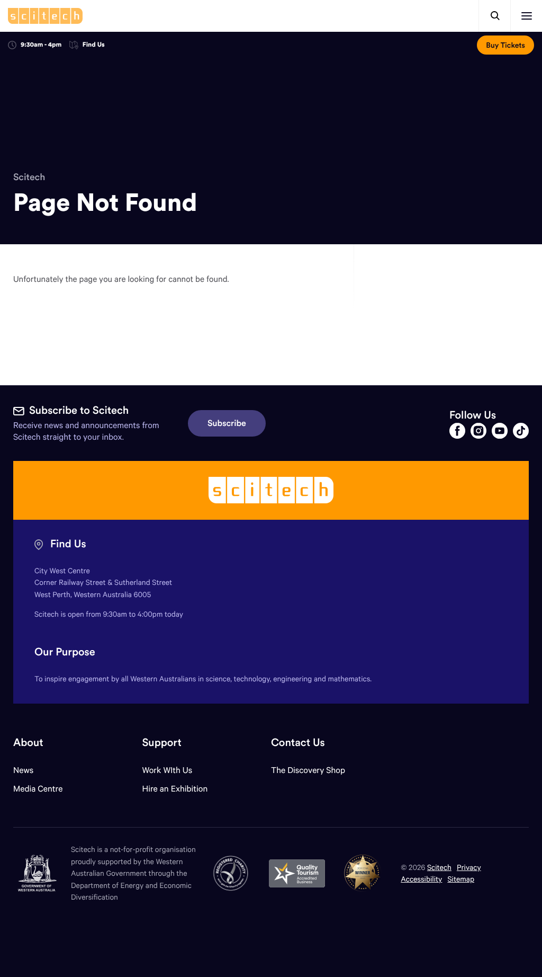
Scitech (29, 177)
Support (161, 742)
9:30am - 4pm (41, 45)
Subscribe (226, 423)
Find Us (94, 45)
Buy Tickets (505, 45)
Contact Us (298, 742)
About (28, 742)
